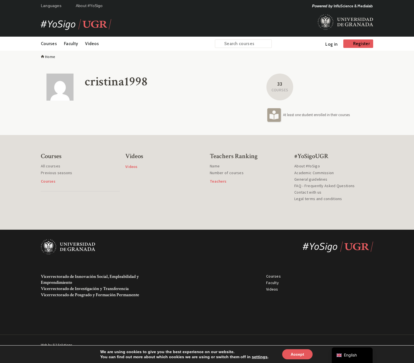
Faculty (71, 43)
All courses (50, 166)
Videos (92, 43)
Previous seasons (56, 172)
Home (50, 56)
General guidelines (310, 179)
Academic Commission (314, 172)
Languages (51, 5)
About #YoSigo (89, 5)
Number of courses (227, 172)
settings (260, 357)
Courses (49, 43)
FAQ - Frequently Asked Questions (324, 185)
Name (215, 166)
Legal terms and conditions (318, 198)
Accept (297, 354)
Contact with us (308, 192)
